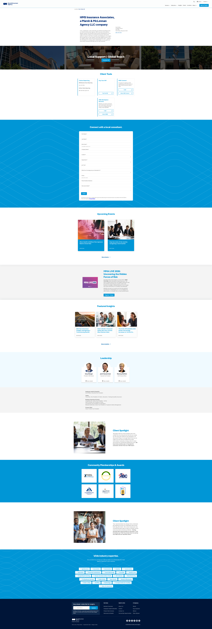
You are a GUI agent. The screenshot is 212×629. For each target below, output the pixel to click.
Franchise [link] (121, 572)
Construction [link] (128, 569)
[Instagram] (130, 620)
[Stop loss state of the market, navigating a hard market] (121, 230)
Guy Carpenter (136, 608)
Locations (189, 5)
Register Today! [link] (109, 295)
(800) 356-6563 (119, 32)
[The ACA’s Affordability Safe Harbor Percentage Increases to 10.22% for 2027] (127, 319)
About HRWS (105, 114)
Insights (180, 5)
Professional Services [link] (88, 579)
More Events (105, 257)
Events (184, 5)
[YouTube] (137, 621)
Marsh (134, 606)
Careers (205, 1)
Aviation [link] (117, 569)
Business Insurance (108, 606)
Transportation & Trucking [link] (122, 582)
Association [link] (96, 569)
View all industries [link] (107, 586)
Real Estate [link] (113, 579)
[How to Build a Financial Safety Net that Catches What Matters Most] (106, 319)
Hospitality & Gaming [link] (84, 576)
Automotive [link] (107, 569)
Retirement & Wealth (109, 613)
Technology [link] (107, 582)
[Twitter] (132, 621)
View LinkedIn (90, 381)
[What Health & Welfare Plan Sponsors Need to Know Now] (91, 230)
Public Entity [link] (101, 579)
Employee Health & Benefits (110, 608)
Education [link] (81, 572)
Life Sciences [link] (119, 576)
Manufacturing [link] (131, 576)
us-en (199, 1)
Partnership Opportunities (125, 613)
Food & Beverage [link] (109, 572)
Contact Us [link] (106, 60)
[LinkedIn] (139, 621)
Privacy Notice (79, 624)
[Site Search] (194, 2)
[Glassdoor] (127, 620)
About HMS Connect (125, 93)
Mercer (134, 611)
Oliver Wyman (136, 613)
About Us (121, 606)
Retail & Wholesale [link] (126, 579)
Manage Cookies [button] (94, 624)
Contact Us (121, 611)
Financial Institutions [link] (94, 572)
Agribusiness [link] (85, 569)
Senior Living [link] (86, 582)
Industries (173, 5)
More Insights (105, 344)
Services (167, 5)
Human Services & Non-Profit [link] (103, 576)
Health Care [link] (132, 572)
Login (125, 89)
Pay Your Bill (105, 93)
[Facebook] (134, 621)
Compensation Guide (87, 624)
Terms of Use (74, 624)
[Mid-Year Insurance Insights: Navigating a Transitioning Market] (85, 319)
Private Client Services (109, 611)
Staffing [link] (97, 582)
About (194, 5)
